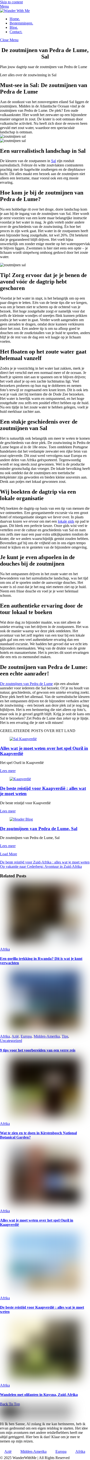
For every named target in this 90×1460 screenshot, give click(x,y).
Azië (15, 1036)
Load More (8, 854)
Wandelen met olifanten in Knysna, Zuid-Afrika (39, 1395)
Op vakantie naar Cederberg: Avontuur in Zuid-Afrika (41, 866)
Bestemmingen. (21, 23)
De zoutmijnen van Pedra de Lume (26, 684)
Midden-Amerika (47, 1036)
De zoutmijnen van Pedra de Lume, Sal (38, 828)
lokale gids (66, 521)
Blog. (14, 27)
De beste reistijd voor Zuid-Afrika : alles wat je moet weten (45, 862)
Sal (53, 161)
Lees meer (8, 771)
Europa (26, 1036)
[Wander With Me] (15, 11)
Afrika (5, 949)
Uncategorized (11, 1041)
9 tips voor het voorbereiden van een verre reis (37, 1050)
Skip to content (11, 2)
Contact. (16, 32)
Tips (65, 1036)
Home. (15, 19)
